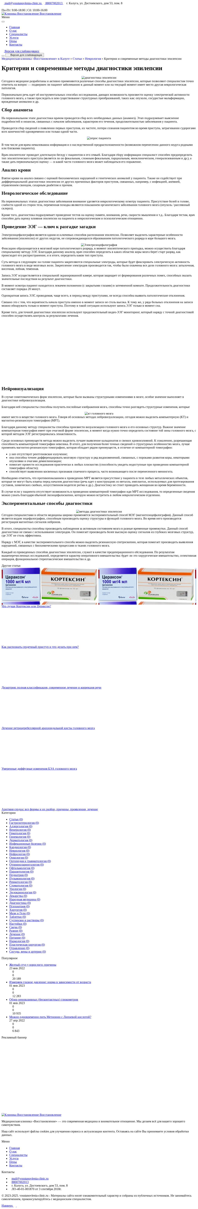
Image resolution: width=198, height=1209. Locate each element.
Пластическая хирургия (27, 944)
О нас (13, 30)
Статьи (77, 58)
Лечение (17, 934)
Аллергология (20, 826)
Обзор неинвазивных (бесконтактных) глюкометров (43, 999)
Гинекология (19, 836)
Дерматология (20, 840)
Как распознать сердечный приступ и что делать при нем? (40, 646)
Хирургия (18, 909)
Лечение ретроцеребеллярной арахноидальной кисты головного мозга (48, 728)
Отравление (19, 948)
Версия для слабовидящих (21, 51)
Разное (15, 930)
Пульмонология (21, 878)
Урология (17, 889)
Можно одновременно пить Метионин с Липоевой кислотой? (50, 1017)
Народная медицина (24, 899)
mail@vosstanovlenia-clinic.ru (23, 3)
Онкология (18, 857)
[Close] (3, 21)
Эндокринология (22, 892)
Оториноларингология (26, 864)
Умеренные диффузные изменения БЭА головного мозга (39, 768)
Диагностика (20, 902)
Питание (17, 937)
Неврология (93, 58)
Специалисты (18, 34)
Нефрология (19, 854)
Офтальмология (21, 868)
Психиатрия (19, 906)
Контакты (15, 44)
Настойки (17, 923)
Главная (14, 27)
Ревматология (20, 882)
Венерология (20, 829)
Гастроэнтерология (24, 822)
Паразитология (21, 871)
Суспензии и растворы (26, 920)
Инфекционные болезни (27, 843)
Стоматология (20, 885)
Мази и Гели (19, 913)
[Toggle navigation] (3, 55)
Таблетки (17, 916)
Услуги (14, 37)
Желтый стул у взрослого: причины (32, 964)
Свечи (15, 927)
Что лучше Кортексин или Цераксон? (26, 606)
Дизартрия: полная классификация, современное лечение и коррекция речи (51, 687)
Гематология (19, 833)
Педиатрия (18, 875)
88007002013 (54, 3)
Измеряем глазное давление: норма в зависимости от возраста (50, 982)
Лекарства (18, 896)
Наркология (19, 941)
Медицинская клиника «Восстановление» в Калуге (36, 58)
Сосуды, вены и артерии (27, 951)
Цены (13, 41)
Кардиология (20, 847)
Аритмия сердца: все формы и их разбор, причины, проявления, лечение (50, 809)
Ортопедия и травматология (30, 861)
